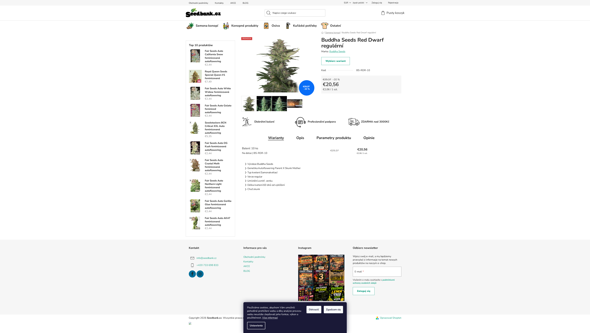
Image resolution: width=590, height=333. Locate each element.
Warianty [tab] (276, 137)
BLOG (245, 3)
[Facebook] (192, 274)
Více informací (270, 317)
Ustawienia (256, 325)
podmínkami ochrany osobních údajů (374, 281)
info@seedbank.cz (206, 258)
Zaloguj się (363, 291)
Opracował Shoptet (390, 318)
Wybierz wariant (335, 61)
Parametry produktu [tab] (334, 137)
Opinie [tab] (369, 137)
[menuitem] (203, 26)
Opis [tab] (300, 137)
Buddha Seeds (337, 51)
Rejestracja (393, 2)
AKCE (233, 3)
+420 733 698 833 (207, 265)
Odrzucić (314, 309)
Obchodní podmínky (198, 3)
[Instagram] (200, 274)
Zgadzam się (333, 309)
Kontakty (219, 3)
